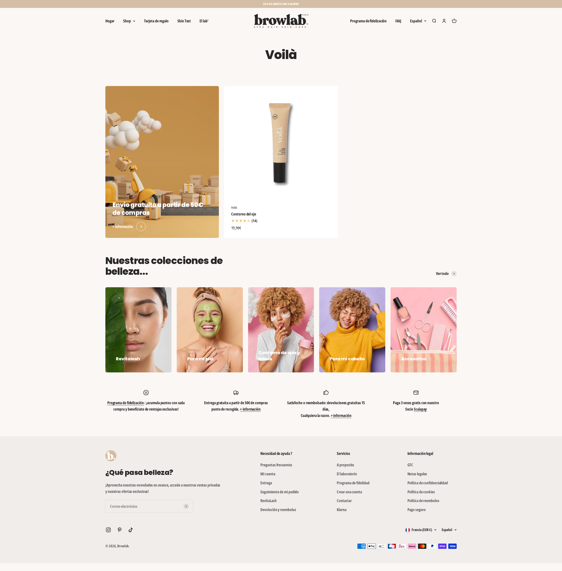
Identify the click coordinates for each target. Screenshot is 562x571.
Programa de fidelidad (353, 482)
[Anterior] (232, 4)
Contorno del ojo (243, 214)
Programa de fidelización (368, 20)
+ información (250, 409)
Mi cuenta (267, 473)
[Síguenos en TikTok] (131, 530)
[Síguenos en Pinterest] (119, 530)
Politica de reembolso (423, 500)
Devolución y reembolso (278, 509)
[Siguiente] (329, 4)
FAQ (398, 20)
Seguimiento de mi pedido (279, 491)
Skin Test (184, 20)
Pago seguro (416, 509)
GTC (410, 464)
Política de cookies (421, 491)
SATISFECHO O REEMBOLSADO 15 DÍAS (281, 4)
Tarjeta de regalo (156, 20)
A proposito (345, 464)
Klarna (341, 509)
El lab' (204, 20)
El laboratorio (347, 473)
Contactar (344, 500)
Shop (127, 20)
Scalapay (420, 409)
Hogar (109, 20)
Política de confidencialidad (427, 482)
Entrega (266, 482)
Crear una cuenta (349, 491)
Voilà (234, 207)
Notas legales (417, 473)
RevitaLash (268, 500)
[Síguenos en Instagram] (108, 530)
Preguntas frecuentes (276, 464)
